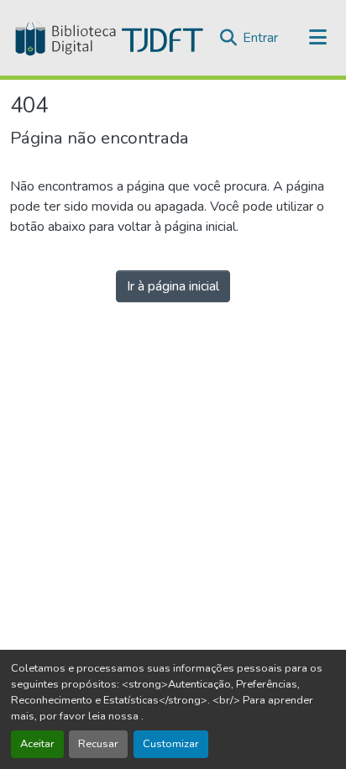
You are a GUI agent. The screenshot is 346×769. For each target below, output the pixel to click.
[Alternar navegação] (318, 38)
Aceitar (37, 743)
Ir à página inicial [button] (173, 286)
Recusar (98, 743)
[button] (107, 38)
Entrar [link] (260, 38)
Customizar (171, 743)
